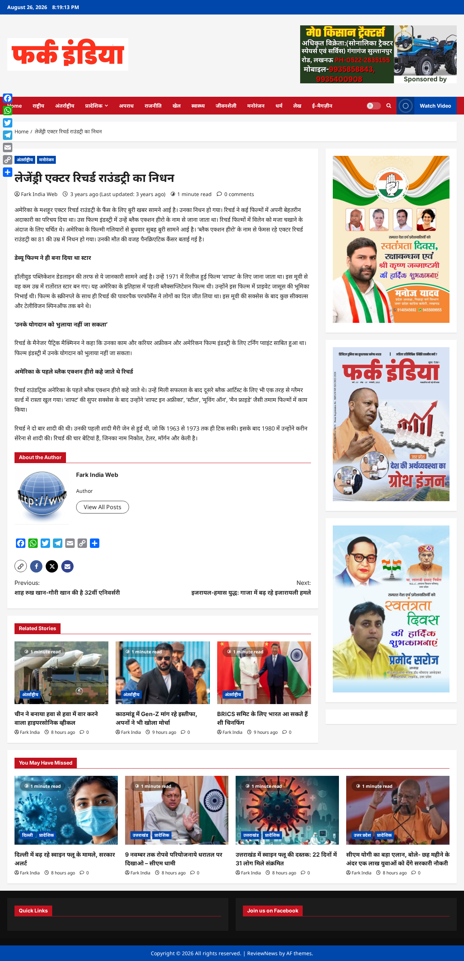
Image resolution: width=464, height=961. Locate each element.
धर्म (279, 106)
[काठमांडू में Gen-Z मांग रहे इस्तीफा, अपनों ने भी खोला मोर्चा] (163, 672)
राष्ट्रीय (38, 106)
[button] (20, 566)
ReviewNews (262, 953)
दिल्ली (27, 835)
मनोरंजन (256, 106)
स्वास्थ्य (198, 106)
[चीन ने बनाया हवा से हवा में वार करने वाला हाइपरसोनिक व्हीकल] (61, 672)
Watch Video (435, 105)
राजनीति (153, 106)
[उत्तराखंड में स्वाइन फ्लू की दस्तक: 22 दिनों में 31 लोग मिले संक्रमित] (287, 810)
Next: (251, 587)
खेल (177, 106)
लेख (297, 106)
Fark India (30, 732)
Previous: (67, 587)
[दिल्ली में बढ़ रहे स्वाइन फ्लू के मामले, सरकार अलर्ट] (66, 810)
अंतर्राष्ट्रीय (64, 106)
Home (14, 106)
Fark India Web (39, 194)
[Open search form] (388, 106)
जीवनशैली (226, 106)
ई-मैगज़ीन (322, 106)
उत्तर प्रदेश (362, 835)
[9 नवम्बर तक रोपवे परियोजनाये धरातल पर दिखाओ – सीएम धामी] (176, 810)
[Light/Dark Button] (373, 105)
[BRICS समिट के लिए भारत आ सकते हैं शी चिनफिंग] (264, 672)
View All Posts (102, 507)
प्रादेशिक (94, 106)
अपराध (126, 106)
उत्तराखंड (140, 835)
